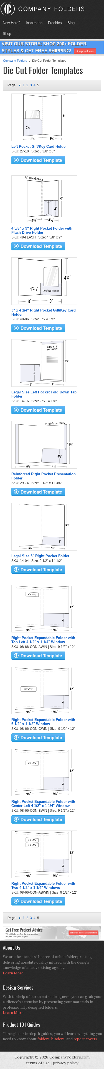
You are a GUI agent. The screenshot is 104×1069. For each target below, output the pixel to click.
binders (58, 1039)
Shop (5, 34)
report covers (85, 1039)
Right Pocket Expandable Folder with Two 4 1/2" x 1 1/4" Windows (43, 885)
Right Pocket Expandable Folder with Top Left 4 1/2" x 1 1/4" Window (43, 640)
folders (43, 1039)
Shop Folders (85, 51)
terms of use (38, 1062)
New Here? (11, 23)
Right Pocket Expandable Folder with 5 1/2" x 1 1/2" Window (43, 722)
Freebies (53, 23)
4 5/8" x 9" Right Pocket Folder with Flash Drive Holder (41, 230)
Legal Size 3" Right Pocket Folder (40, 556)
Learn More (13, 973)
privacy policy (65, 1062)
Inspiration (34, 23)
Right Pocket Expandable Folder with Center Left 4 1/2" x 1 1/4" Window (43, 804)
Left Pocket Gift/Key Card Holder (39, 146)
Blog (71, 23)
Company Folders (15, 60)
